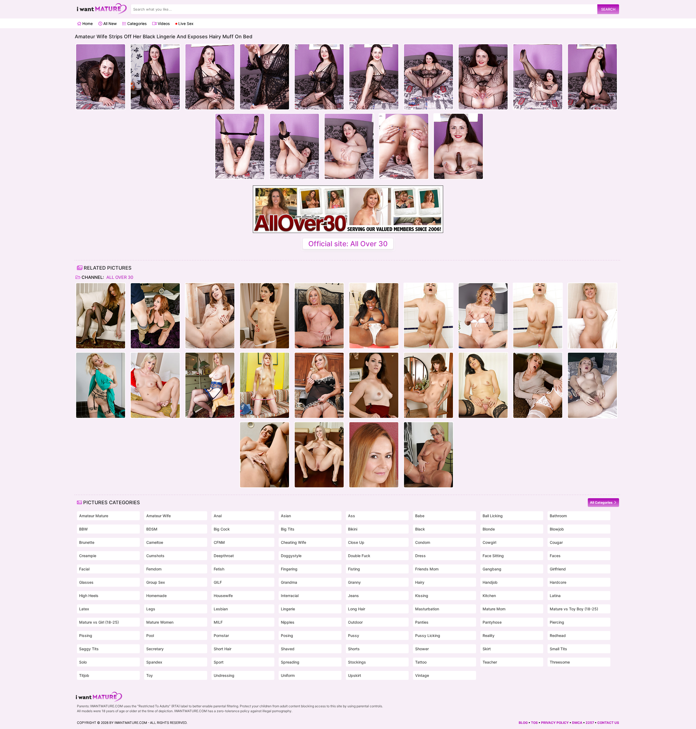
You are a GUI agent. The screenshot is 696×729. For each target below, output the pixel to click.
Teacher (490, 662)
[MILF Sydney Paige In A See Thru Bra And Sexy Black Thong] (319, 454)
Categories (136, 23)
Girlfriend (558, 569)
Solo (83, 662)
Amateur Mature (93, 515)
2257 (590, 723)
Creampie (87, 555)
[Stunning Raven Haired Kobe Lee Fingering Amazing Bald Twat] (264, 454)
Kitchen (489, 595)
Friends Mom (427, 569)
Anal (218, 515)
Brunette (86, 542)
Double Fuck (359, 555)
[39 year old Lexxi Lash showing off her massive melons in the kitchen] (319, 385)
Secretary (155, 648)
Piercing (557, 622)
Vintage (422, 675)
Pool (150, 635)
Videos (163, 23)
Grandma (289, 582)
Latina (555, 595)
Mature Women (159, 622)
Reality (489, 635)
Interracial (290, 595)
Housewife (223, 595)
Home (87, 23)
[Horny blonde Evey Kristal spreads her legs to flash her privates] (155, 385)
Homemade (156, 595)
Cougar (556, 542)
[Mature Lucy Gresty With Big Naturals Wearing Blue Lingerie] (209, 385)
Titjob (84, 675)
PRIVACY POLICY (555, 723)
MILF (218, 622)
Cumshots (155, 555)
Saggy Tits (89, 648)
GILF (218, 582)
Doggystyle (291, 555)
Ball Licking (493, 515)
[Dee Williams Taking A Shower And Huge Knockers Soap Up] (592, 315)
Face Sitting (493, 555)
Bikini (352, 529)
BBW (83, 529)
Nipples (287, 622)
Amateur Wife (158, 515)
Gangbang (492, 569)
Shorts (354, 648)
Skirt (487, 648)
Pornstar (221, 635)
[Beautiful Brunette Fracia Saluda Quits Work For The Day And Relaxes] (483, 385)
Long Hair (356, 609)
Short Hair (222, 648)
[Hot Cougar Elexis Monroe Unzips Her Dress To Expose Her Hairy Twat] (373, 454)
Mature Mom (494, 609)
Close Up (356, 542)
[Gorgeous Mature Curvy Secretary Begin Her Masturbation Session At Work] (428, 454)
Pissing (85, 635)
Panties (421, 622)
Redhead (558, 635)
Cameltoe (154, 542)
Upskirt (354, 675)
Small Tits (558, 648)
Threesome (560, 662)
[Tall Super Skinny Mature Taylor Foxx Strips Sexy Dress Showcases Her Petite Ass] (428, 385)
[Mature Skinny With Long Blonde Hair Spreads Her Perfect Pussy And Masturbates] (264, 385)
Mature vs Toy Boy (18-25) (574, 609)
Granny (354, 582)
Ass (351, 515)
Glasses (86, 582)
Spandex (154, 662)
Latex (84, 609)
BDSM (151, 529)
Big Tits (287, 529)
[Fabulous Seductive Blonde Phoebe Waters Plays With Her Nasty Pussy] (100, 315)
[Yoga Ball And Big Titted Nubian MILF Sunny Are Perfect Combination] (373, 315)
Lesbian (221, 609)
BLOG (523, 723)
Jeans (353, 595)
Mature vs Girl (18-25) (99, 622)
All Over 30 (119, 277)
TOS (534, 723)
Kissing (421, 595)
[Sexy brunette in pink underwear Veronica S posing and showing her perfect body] (209, 315)
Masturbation (427, 609)
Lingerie (288, 609)
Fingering (289, 569)
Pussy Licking (427, 635)
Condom (422, 542)
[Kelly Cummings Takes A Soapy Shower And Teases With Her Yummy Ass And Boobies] (428, 315)
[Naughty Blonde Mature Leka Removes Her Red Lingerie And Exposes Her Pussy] (592, 385)
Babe (419, 515)
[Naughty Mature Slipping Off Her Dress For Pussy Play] (100, 385)
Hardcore (558, 582)
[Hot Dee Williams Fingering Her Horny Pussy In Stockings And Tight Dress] (537, 385)
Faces (555, 555)
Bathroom (558, 515)
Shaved (287, 648)
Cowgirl (489, 542)
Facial (84, 569)
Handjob (490, 582)
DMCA (577, 723)
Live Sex (185, 23)
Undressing (224, 675)
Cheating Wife (293, 542)
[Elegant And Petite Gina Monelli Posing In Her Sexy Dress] (483, 315)
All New (109, 23)
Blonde (489, 529)
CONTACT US (608, 723)
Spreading (290, 662)
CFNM (219, 542)
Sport (218, 662)
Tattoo (421, 662)
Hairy (419, 582)
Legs (150, 609)
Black (420, 529)
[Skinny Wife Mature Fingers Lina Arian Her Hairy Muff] (264, 315)
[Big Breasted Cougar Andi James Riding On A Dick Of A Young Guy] (155, 315)
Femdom (153, 569)
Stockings (357, 662)
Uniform (288, 675)
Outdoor (355, 622)
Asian (286, 515)
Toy (149, 675)
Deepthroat (224, 555)
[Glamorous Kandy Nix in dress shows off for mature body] (373, 385)
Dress (420, 555)
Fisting (354, 569)
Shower (422, 648)
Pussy (353, 635)
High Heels (88, 595)
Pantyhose (492, 622)
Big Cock (222, 529)
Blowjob (557, 529)
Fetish (219, 569)
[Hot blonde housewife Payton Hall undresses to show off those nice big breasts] (319, 315)
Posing (287, 635)
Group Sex (155, 582)
